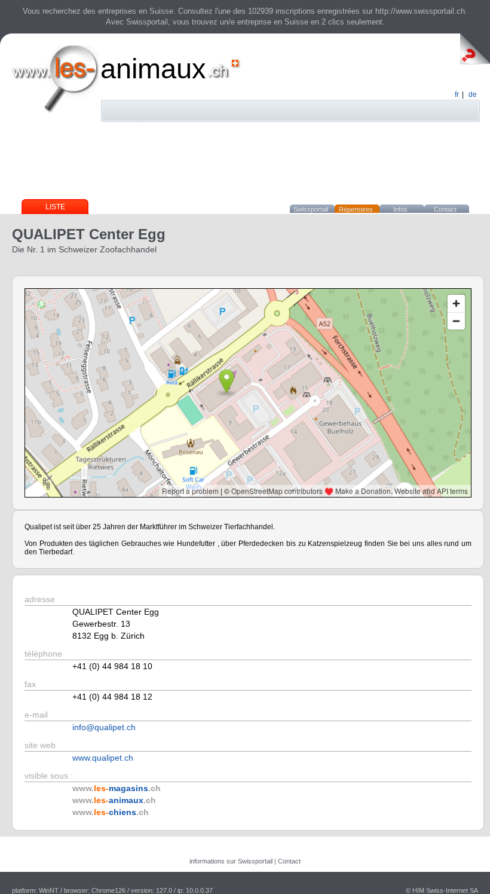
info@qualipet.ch (104, 727)
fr (457, 94)
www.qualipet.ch (102, 757)
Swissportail (310, 209)
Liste (55, 207)
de (472, 94)
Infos (400, 209)
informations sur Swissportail (230, 861)
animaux (153, 68)
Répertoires (356, 209)
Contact (445, 209)
